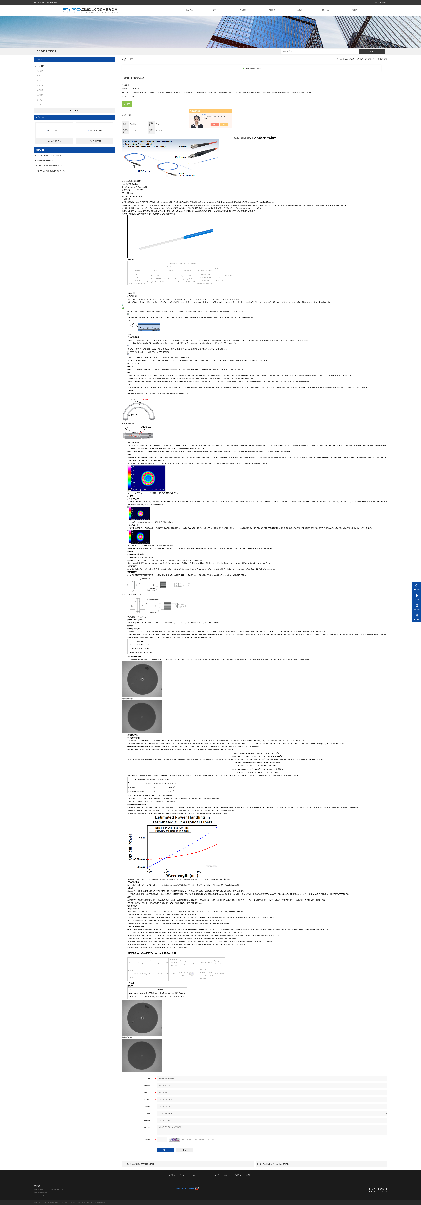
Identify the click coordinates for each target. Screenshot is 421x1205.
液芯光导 (40, 85)
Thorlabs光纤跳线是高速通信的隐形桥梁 (48, 166)
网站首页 (189, 10)
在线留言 (127, 104)
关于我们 (215, 10)
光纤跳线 (40, 104)
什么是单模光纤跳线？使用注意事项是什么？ (50, 171)
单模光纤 (40, 76)
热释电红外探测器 (94, 141)
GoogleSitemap (101, 1202)
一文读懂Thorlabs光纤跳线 (44, 160)
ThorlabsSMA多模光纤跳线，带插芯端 (276, 1164)
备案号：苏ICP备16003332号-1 (68, 1202)
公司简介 (374, 2)
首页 (346, 59)
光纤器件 (41, 66)
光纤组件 (40, 71)
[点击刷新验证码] (174, 1140)
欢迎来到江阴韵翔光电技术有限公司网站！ (46, 2)
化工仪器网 (87, 1202)
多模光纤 (40, 100)
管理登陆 (93, 1202)
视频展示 (299, 10)
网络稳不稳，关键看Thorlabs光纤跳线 (48, 155)
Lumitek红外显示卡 (54, 141)
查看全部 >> (74, 110)
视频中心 (227, 1175)
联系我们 (383, 2)
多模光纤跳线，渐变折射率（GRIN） (142, 1164)
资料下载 (271, 10)
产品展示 (243, 10)
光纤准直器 (41, 80)
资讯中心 (325, 10)
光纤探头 (40, 95)
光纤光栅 (40, 90)
